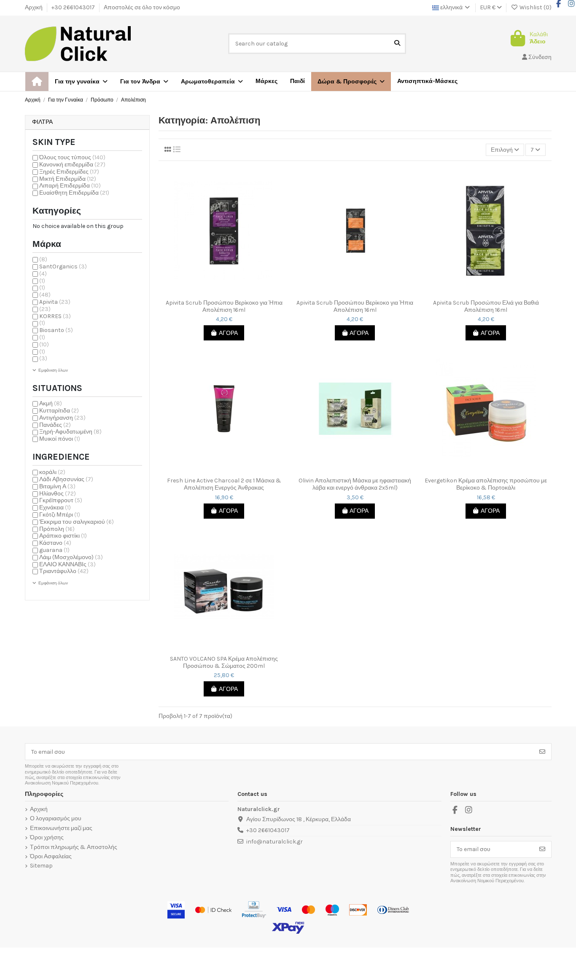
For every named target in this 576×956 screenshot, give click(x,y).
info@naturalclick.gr (274, 841)
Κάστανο (55, 542)
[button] (351, 81)
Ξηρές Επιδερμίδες (69, 171)
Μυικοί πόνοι (59, 438)
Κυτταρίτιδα (59, 410)
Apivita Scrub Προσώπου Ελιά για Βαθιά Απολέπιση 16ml (486, 306)
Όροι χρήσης (47, 837)
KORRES (55, 316)
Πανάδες (55, 424)
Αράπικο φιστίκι (63, 535)
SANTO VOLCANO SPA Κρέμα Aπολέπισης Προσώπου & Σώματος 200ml (224, 662)
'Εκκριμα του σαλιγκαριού (76, 521)
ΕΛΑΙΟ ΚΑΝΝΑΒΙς (67, 564)
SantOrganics (63, 266)
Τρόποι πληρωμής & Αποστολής (73, 847)
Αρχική (34, 7)
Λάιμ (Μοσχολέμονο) (71, 557)
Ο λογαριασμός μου (55, 818)
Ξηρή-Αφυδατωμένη (70, 431)
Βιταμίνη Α (57, 486)
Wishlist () (535, 7)
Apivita (54, 301)
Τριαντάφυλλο (64, 571)
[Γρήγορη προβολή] (229, 292)
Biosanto (56, 330)
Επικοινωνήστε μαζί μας (61, 828)
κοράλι (52, 472)
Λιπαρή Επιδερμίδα (70, 185)
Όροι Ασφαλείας (51, 856)
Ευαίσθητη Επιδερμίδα (74, 192)
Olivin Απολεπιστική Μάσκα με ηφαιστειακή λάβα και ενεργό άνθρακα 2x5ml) (355, 484)
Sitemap (41, 865)
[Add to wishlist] (217, 292)
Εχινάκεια (55, 507)
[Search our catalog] (397, 43)
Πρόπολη (57, 529)
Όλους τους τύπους (72, 157)
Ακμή (50, 403)
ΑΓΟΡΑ (228, 333)
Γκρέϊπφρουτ (60, 500)
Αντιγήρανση (62, 417)
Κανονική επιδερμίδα (72, 164)
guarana (54, 550)
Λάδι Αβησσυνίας (66, 479)
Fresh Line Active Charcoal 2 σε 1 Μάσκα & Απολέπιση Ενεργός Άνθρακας (224, 484)
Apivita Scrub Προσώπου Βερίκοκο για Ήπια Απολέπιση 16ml (224, 306)
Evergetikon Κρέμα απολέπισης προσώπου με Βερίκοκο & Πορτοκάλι (486, 484)
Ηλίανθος (57, 493)
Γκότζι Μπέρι (59, 514)
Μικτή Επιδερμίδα (67, 178)
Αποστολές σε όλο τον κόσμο (142, 7)
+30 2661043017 (73, 7)
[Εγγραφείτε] (542, 752)
